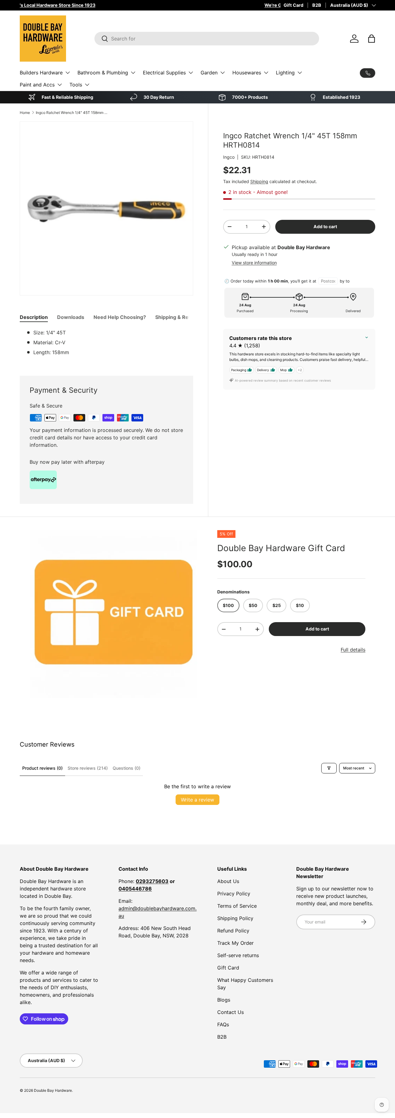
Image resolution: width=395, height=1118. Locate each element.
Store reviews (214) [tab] (88, 768)
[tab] (34, 317)
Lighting (285, 72)
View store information (254, 262)
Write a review (197, 800)
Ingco (229, 157)
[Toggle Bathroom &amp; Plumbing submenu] (133, 72)
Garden (209, 72)
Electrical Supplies (164, 72)
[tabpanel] (106, 345)
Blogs (223, 1000)
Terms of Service (237, 906)
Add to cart (325, 226)
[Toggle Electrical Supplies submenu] (190, 72)
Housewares (246, 72)
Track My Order (235, 943)
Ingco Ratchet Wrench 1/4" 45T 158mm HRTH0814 (73, 112)
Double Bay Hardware (53, 1090)
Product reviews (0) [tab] (42, 768)
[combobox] (206, 38)
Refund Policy (233, 930)
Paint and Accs (37, 85)
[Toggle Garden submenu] (222, 72)
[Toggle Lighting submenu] (299, 72)
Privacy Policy (233, 893)
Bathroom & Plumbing (102, 72)
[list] (113, 614)
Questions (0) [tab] (126, 768)
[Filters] (329, 768)
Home (25, 112)
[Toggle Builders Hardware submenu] (67, 72)
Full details (353, 650)
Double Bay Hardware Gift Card (281, 548)
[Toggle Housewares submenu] (266, 72)
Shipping (259, 181)
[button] (371, 38)
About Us (228, 881)
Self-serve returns (238, 955)
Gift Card (293, 5)
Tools (75, 85)
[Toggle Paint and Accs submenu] (59, 84)
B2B (316, 5)
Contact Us (230, 1012)
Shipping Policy (235, 918)
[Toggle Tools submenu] (87, 84)
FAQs (223, 1024)
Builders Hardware (41, 72)
